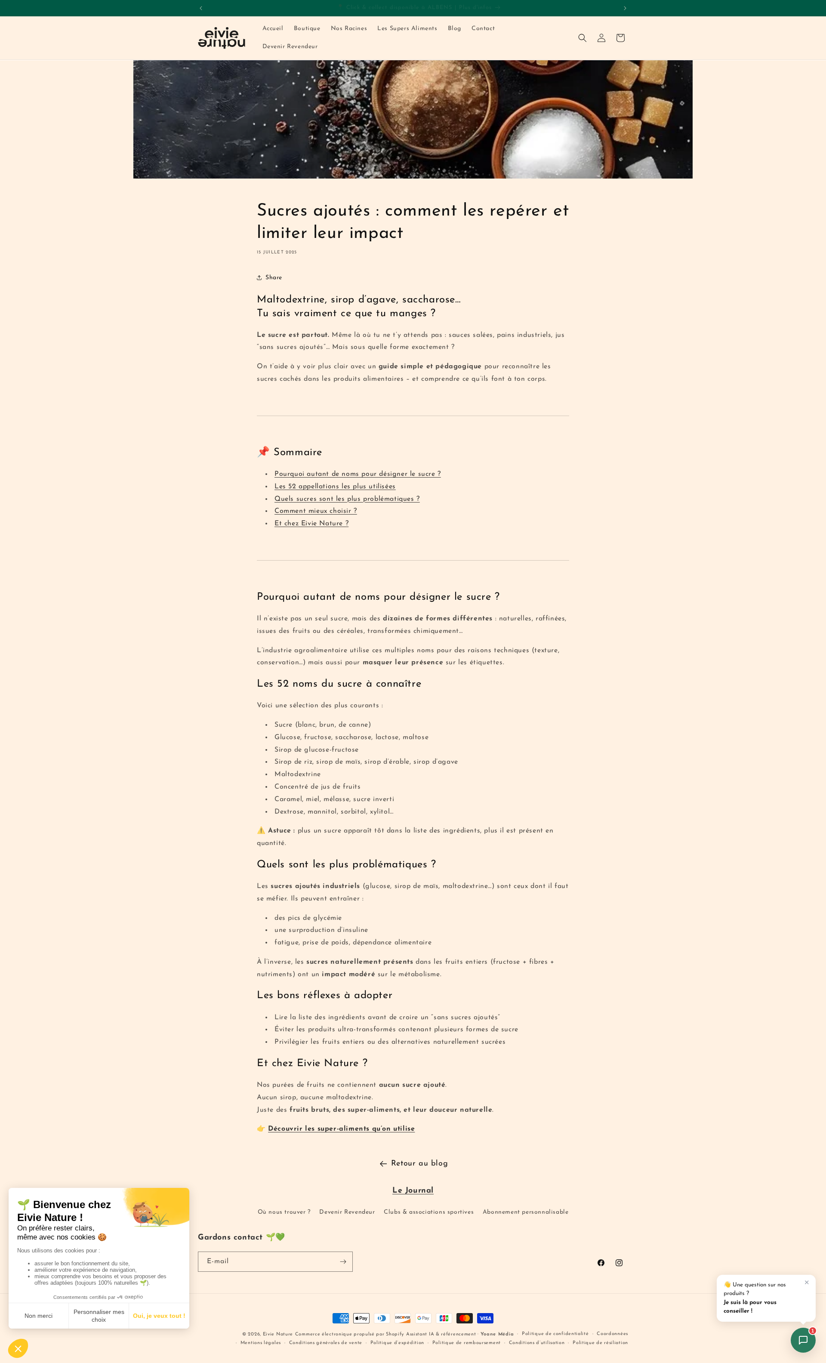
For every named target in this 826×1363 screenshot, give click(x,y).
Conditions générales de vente (325, 1342)
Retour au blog (419, 1164)
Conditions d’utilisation (537, 1342)
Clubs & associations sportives (429, 1212)
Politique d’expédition (397, 1342)
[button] (582, 37)
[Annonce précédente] (200, 8)
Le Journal (413, 1191)
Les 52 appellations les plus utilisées (335, 486)
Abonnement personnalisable (526, 1212)
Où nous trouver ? (284, 1212)
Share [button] (273, 277)
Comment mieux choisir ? (315, 511)
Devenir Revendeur (347, 1212)
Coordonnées (612, 1334)
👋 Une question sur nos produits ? (755, 1298)
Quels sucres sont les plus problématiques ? (347, 498)
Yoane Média (497, 1334)
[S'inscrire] (342, 1262)
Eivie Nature (278, 1334)
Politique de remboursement (466, 1342)
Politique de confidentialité (555, 1334)
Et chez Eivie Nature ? (311, 523)
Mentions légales (260, 1342)
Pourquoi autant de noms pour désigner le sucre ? (357, 473)
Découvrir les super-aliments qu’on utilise (341, 1129)
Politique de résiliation (600, 1342)
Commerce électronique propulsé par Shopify (349, 1334)
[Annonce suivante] (625, 8)
